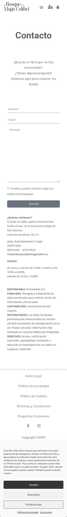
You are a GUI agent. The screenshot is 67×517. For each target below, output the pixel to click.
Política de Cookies (33, 396)
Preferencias (33, 504)
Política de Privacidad (20, 194)
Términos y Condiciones (33, 406)
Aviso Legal (46, 512)
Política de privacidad (27, 512)
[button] (41, 7)
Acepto (33, 484)
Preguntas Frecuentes (33, 416)
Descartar (33, 494)
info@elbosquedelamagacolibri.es (27, 254)
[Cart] (57, 7)
